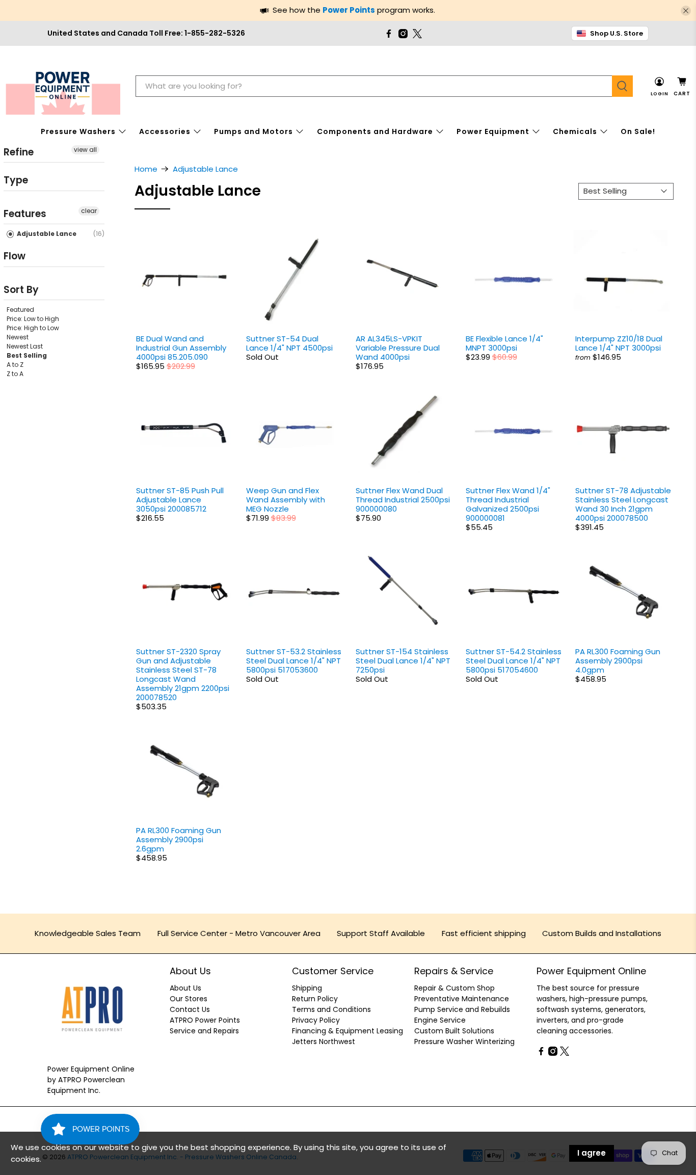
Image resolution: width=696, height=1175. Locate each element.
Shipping (307, 988)
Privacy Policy (316, 1020)
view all (85, 149)
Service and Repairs (204, 1031)
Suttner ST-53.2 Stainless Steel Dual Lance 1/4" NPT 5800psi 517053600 (293, 660)
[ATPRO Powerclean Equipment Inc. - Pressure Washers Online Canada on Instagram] (403, 33)
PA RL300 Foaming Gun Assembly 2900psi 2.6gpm (178, 839)
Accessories (165, 131)
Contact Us (190, 1009)
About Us (185, 988)
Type (16, 180)
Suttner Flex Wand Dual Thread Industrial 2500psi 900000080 (403, 499)
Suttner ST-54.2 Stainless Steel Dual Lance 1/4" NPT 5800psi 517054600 (513, 660)
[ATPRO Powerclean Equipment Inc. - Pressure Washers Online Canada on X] (417, 33)
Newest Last (25, 346)
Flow (14, 256)
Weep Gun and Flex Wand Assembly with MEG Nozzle (285, 499)
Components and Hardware (375, 131)
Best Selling (27, 355)
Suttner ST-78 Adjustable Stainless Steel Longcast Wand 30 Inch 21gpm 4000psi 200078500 (623, 504)
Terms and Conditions (331, 1009)
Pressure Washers (78, 131)
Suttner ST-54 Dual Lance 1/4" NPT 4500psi (289, 343)
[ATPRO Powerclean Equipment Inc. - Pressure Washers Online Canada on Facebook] (388, 33)
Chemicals (575, 131)
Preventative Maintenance (461, 999)
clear (89, 210)
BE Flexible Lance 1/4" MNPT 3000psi (504, 343)
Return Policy (315, 999)
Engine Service (440, 1020)
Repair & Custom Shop (454, 988)
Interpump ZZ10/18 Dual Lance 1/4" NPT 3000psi (618, 343)
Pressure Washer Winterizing (464, 1041)
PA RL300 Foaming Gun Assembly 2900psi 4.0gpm (617, 660)
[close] (686, 11)
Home (146, 169)
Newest (18, 337)
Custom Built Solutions (454, 1031)
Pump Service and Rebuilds (462, 1009)
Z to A (15, 373)
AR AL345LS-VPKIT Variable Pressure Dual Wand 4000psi (398, 347)
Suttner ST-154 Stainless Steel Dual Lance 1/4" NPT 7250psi (403, 660)
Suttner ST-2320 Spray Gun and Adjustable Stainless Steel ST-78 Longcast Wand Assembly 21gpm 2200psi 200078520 (182, 674)
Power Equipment (493, 131)
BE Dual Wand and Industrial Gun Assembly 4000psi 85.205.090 (181, 347)
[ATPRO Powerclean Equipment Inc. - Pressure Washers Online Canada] (63, 86)
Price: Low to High (33, 318)
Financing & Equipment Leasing (347, 1031)
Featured (20, 309)
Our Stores (188, 999)
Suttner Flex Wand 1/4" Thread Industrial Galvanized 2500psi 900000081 (508, 504)
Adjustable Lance (45, 233)
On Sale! (638, 131)
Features (25, 214)
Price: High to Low (33, 328)
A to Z (15, 364)
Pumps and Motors (253, 131)
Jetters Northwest (323, 1041)
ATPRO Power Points (205, 1020)
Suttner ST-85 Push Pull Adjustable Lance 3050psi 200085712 (180, 499)
